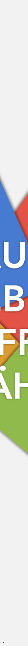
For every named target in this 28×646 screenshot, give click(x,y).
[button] (14, 643)
